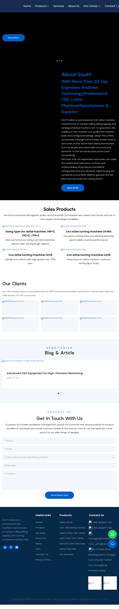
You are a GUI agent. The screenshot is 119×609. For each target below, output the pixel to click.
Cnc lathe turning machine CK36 (89, 255)
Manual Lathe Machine (72, 543)
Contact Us (42, 554)
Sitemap (103, 599)
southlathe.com (88, 599)
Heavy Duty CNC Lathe (72, 533)
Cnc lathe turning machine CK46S (88, 231)
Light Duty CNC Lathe (71, 538)
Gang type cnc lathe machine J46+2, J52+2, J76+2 (30, 233)
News (39, 543)
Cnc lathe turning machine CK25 (30, 255)
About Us (41, 538)
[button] (118, 6)
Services (40, 533)
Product (40, 527)
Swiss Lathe (65, 522)
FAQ (38, 549)
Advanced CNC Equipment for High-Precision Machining (45, 373)
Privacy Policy (43, 559)
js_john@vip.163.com (104, 544)
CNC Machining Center (72, 527)
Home (39, 522)
